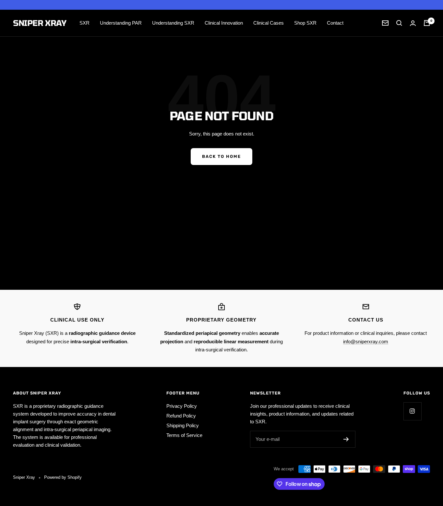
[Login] (413, 23)
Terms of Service (184, 435)
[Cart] (427, 23)
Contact (335, 23)
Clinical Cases (268, 23)
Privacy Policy (181, 406)
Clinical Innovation (224, 23)
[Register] (346, 439)
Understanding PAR (121, 23)
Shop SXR (305, 23)
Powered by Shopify (63, 477)
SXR (84, 23)
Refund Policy (181, 415)
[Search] (399, 23)
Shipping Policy (182, 425)
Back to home (221, 156)
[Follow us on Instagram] (412, 411)
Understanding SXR (173, 23)
